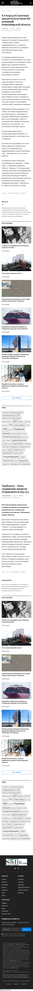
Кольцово (5, 425)
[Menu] (3, 3)
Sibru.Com (5, 28)
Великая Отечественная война (12, 418)
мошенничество (25, 446)
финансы (23, 193)
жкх (27, 437)
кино (10, 443)
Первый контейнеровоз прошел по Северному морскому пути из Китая (14, 328)
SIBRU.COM (12, 960)
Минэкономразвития (13, 193)
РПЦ (28, 425)
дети (23, 437)
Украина (19, 429)
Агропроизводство (16, 412)
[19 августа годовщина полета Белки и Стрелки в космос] (16, 234)
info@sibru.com (14, 967)
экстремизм (25, 464)
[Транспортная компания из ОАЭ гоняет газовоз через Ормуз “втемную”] (16, 288)
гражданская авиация (11, 437)
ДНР (15, 421)
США (10, 429)
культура (6, 447)
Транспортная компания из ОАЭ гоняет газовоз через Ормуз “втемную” (16, 300)
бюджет (19, 433)
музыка (4, 824)
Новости (18, 28)
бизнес (4, 193)
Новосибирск (19, 425)
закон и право (6, 440)
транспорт (6, 464)
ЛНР (10, 425)
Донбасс (21, 421)
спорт (23, 457)
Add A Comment (16, 398)
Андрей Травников (9, 415)
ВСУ (18, 415)
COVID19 (5, 412)
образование (8, 453)
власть (24, 433)
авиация (6, 433)
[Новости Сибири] (17, 3)
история (5, 443)
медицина (14, 447)
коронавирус (18, 443)
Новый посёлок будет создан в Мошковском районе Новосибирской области (15, 386)
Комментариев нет (7, 30)
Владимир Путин (7, 421)
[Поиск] (30, 3)
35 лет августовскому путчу (12, 273)
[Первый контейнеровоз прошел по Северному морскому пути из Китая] (16, 316)
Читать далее (5, 251)
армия (13, 433)
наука (10, 450)
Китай (28, 421)
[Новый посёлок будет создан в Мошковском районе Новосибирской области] (16, 373)
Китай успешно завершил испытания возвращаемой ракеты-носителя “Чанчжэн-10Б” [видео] (15, 356)
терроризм (23, 461)
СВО (5, 429)
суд (16, 460)
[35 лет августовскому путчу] (16, 262)
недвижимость (19, 450)
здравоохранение (19, 440)
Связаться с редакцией (19, 935)
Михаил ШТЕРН (6, 495)
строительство (8, 461)
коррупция (27, 443)
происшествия (18, 453)
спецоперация (11, 456)
